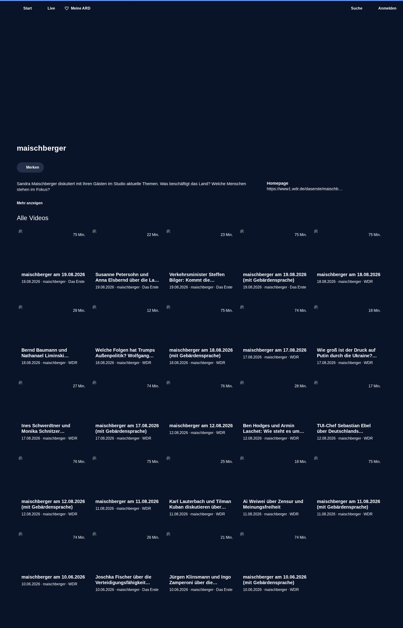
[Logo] (351, 166)
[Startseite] (201, 8)
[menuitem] (7, 8)
